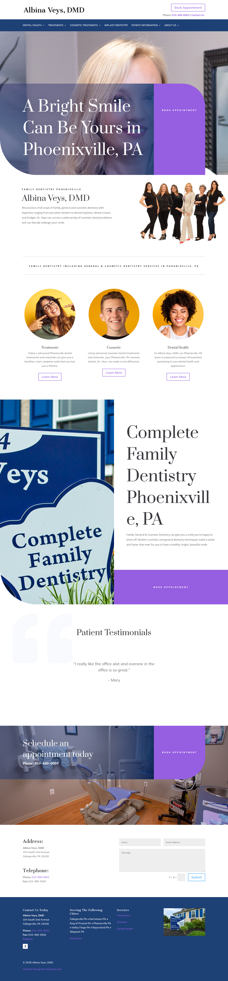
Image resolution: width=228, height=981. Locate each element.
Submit (196, 877)
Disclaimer (76, 938)
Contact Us (197, 15)
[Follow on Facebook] (25, 946)
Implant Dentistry (116, 25)
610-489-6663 (180, 15)
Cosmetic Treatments (84, 25)
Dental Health (32, 25)
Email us (28, 938)
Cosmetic (122, 922)
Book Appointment (188, 7)
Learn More (50, 377)
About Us (170, 25)
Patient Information (144, 25)
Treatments (55, 25)
